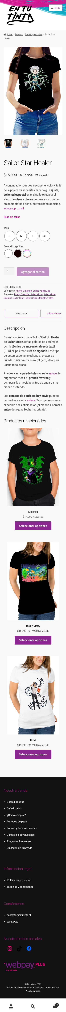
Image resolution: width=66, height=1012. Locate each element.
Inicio (9, 34)
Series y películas (33, 34)
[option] (9, 236)
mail (21, 208)
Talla (6, 228)
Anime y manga (24, 290)
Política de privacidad (19, 880)
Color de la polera (13, 246)
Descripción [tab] (21, 313)
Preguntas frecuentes (19, 841)
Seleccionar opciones (33, 526)
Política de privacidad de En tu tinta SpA (25, 987)
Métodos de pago (17, 821)
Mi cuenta (11, 1006)
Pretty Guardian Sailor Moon (28, 294)
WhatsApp (12, 921)
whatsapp (10, 208)
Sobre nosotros (15, 801)
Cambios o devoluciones (21, 834)
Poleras (19, 34)
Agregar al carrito (33, 272)
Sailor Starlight (38, 298)
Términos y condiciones (20, 886)
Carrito (51, 1004)
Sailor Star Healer (21, 298)
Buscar (33, 1006)
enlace (53, 373)
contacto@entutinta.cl (19, 915)
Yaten (50, 298)
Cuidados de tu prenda (19, 848)
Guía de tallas (12, 217)
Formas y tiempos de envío (22, 828)
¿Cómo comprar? (16, 815)
